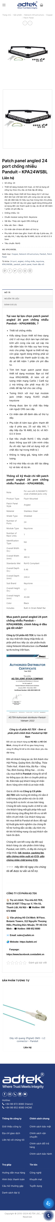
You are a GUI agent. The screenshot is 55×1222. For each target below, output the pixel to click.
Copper (49, 15)
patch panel (26, 264)
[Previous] (5, 82)
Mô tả (7, 292)
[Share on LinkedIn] (30, 270)
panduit (17, 264)
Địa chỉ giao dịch (11, 1133)
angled (20, 261)
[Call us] (15, 1094)
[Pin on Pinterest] (25, 270)
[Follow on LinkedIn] (20, 1094)
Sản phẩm (17, 15)
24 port (13, 261)
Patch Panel (29, 18)
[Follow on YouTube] (25, 1094)
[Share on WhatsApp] (4, 270)
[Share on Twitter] (15, 270)
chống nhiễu (30, 261)
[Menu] (4, 5)
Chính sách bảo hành (41, 1153)
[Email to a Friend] (20, 270)
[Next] (12, 82)
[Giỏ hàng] (41, 5)
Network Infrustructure (34, 15)
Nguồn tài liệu (11, 299)
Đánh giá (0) (10, 305)
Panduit (43, 254)
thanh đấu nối (38, 264)
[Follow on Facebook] (4, 1094)
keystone (40, 261)
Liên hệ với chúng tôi (13, 1139)
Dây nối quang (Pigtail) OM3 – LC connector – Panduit (27, 1040)
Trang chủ (6, 15)
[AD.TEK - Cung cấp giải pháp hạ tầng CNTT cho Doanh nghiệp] (27, 5)
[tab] (27, 292)
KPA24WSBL (7, 264)
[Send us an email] (9, 1094)
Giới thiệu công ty (11, 1126)
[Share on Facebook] (9, 270)
